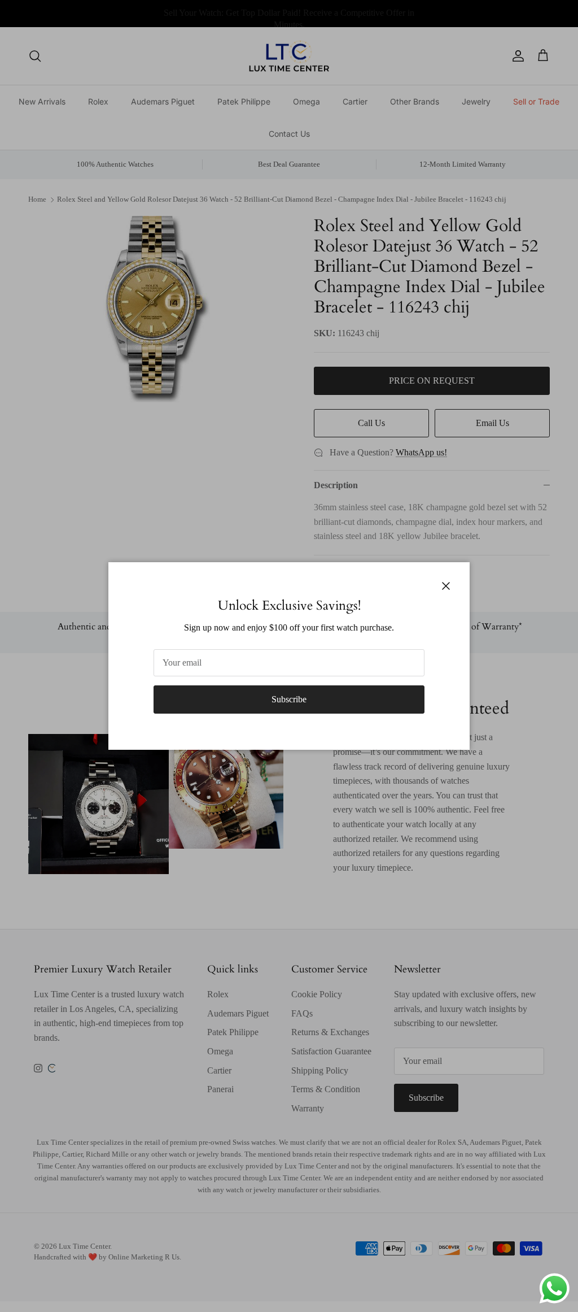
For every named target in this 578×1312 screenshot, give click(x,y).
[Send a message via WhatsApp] (554, 1288)
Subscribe (289, 699)
